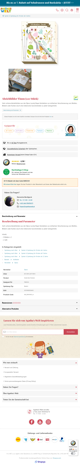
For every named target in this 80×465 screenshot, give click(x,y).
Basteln (7, 259)
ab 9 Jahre (19, 131)
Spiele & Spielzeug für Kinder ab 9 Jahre (34, 253)
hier (50, 116)
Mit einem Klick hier (10, 184)
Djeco (16, 263)
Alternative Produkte (10, 309)
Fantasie (40, 131)
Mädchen (49, 131)
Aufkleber (16, 259)
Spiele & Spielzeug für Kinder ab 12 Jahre (34, 256)
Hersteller (7, 263)
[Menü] (76, 440)
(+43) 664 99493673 (26, 203)
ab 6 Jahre (9, 131)
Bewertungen (21, 164)
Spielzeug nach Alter (11, 250)
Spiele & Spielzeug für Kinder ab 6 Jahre (17, 16)
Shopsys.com (57, 458)
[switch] (73, 453)
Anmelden (71, 332)
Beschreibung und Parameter (13, 216)
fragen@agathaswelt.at (27, 206)
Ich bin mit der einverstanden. (19, 336)
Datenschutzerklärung (19, 336)
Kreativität (30, 131)
